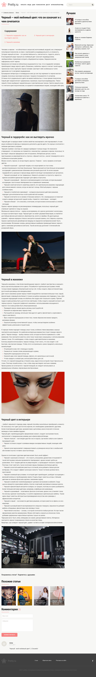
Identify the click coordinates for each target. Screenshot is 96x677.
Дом (33, 4)
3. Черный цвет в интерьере (44, 35)
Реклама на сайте (61, 660)
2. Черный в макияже (12, 42)
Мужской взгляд (57, 4)
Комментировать (9, 634)
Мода (29, 4)
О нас (36, 660)
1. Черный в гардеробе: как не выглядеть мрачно (15, 37)
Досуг (48, 4)
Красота (23, 4)
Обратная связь (46, 660)
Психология (40, 4)
